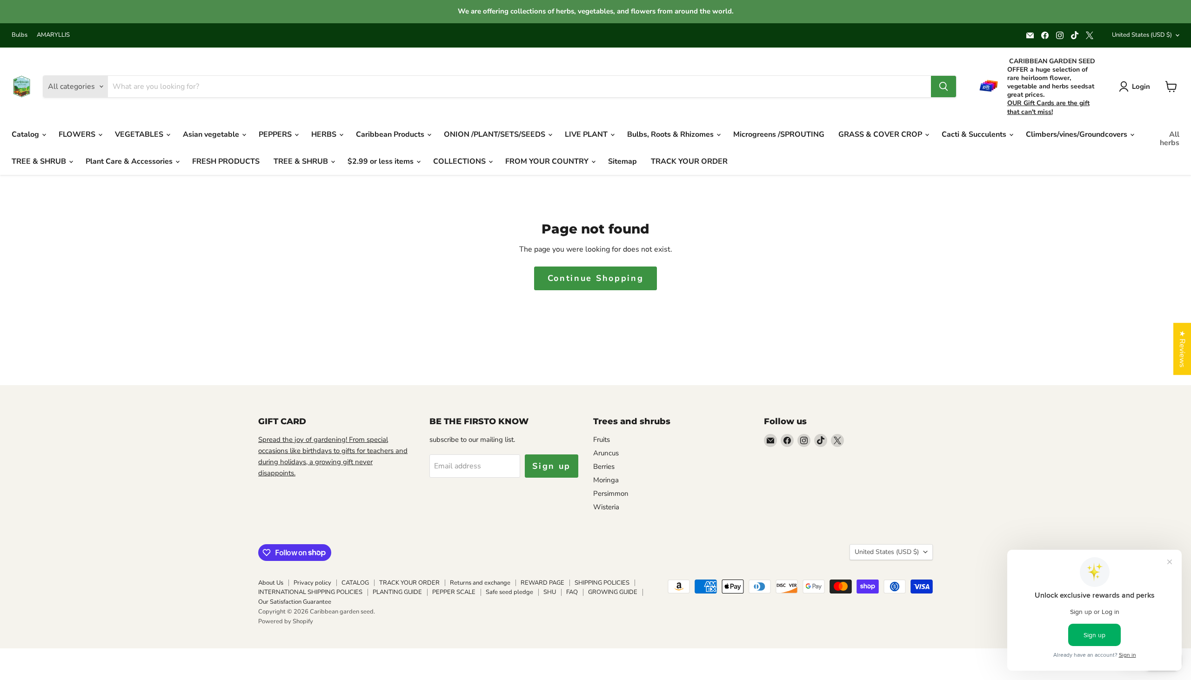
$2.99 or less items (381, 161)
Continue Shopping (596, 278)
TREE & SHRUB (40, 161)
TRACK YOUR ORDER (689, 161)
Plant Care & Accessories (130, 161)
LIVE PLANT (587, 134)
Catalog (26, 134)
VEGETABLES (140, 134)
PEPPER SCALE (453, 592)
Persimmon (611, 493)
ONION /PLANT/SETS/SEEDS (495, 134)
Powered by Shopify (285, 621)
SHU (549, 592)
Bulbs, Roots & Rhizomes (671, 134)
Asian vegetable (212, 134)
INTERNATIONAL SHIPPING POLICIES (310, 592)
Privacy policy (312, 583)
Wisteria (606, 507)
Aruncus (606, 453)
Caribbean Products (391, 134)
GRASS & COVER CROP (881, 134)
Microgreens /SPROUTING (778, 134)
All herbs (1169, 138)
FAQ (572, 592)
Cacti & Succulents (975, 134)
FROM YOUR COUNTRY (547, 161)
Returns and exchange (480, 583)
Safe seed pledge (509, 592)
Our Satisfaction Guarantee (294, 602)
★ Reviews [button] (1182, 348)
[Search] (943, 86)
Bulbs (19, 35)
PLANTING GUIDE (397, 592)
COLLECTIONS (460, 161)
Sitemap (622, 161)
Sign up (551, 466)
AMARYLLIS (53, 35)
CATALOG (355, 583)
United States (1142, 35)
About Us (270, 583)
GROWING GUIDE (612, 592)
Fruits (601, 439)
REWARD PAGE (542, 583)
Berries (604, 466)
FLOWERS (78, 134)
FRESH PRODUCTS (226, 161)
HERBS (324, 134)
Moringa (606, 480)
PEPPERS (276, 134)
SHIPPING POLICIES (602, 583)
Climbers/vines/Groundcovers (1077, 134)
